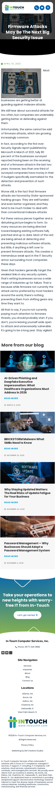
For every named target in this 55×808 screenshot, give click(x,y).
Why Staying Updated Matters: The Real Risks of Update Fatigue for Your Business (27, 492)
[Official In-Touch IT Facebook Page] (3, 652)
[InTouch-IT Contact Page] (42, 7)
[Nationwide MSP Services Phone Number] (36, 7)
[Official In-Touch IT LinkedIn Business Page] (6, 652)
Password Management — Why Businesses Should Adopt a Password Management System (27, 546)
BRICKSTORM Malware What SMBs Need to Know (24, 441)
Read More (11, 398)
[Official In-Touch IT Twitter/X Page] (10, 652)
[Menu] (48, 7)
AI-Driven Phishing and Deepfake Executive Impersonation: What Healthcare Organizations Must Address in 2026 (26, 385)
